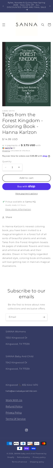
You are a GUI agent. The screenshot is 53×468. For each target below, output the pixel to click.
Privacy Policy (14, 412)
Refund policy (23, 457)
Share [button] (9, 217)
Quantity (6, 161)
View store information (18, 209)
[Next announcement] (50, 6)
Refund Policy (14, 406)
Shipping (6, 151)
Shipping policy (37, 462)
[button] (3, 24)
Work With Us (14, 400)
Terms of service (19, 462)
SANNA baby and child (24, 454)
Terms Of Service (16, 419)
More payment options (26, 193)
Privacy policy (39, 457)
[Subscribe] (44, 317)
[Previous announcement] (3, 6)
